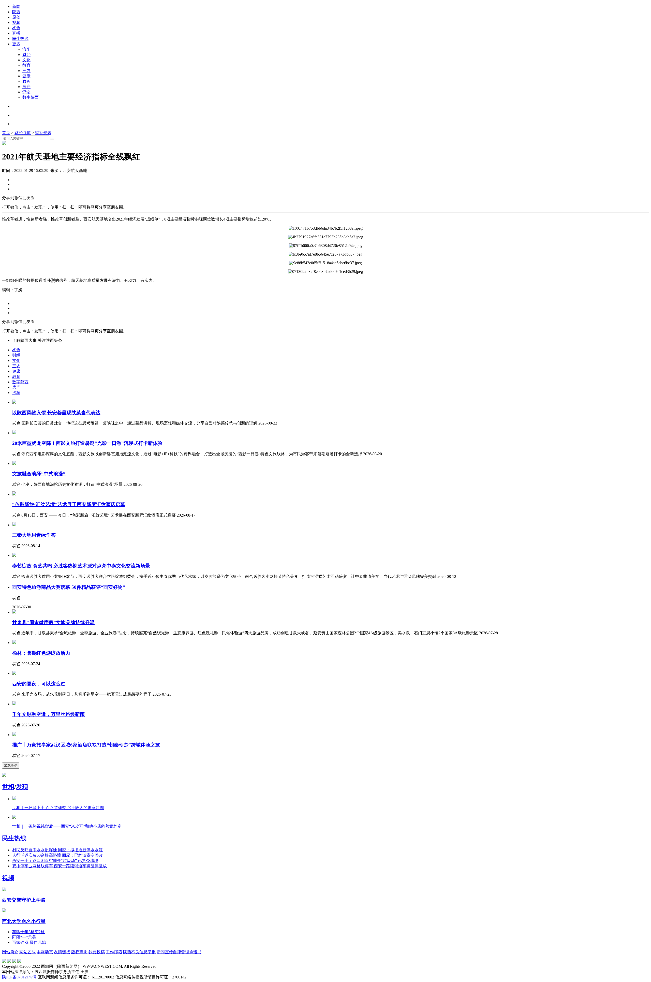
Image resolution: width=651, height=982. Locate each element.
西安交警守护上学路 (24, 900)
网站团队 (27, 952)
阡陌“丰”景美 (24, 937)
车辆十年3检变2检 (28, 932)
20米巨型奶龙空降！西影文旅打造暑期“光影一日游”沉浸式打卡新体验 (87, 443)
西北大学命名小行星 (24, 921)
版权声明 (79, 952)
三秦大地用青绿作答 (34, 535)
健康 (26, 76)
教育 (26, 65)
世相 (8, 787)
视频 (16, 22)
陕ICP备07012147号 (20, 977)
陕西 (16, 12)
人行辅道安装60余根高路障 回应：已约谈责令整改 (57, 855)
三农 (26, 70)
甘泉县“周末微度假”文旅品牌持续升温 (53, 622)
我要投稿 (96, 952)
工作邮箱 (114, 952)
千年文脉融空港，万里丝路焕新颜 (48, 714)
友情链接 (62, 952)
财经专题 (43, 132)
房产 (26, 86)
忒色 (16, 28)
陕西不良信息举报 (139, 952)
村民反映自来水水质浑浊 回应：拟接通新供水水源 (57, 850)
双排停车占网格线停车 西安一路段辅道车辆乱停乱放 (59, 866)
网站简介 (10, 952)
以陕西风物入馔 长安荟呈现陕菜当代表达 (56, 412)
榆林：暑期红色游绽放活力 (41, 653)
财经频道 (22, 132)
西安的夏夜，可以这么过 (38, 683)
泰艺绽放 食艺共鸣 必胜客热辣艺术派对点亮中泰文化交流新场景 (81, 565)
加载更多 (10, 765)
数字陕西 (30, 97)
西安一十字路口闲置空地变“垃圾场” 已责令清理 (55, 860)
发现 (22, 787)
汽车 (26, 49)
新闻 (16, 6)
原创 (16, 17)
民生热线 (20, 38)
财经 (26, 54)
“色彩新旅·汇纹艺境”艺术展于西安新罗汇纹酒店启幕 (68, 504)
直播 (16, 33)
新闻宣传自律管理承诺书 (179, 952)
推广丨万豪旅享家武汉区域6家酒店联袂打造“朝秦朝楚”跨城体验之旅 (86, 745)
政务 (26, 81)
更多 (16, 44)
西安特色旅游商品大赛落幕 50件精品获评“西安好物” (68, 587)
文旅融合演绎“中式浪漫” (39, 473)
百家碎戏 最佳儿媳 (29, 942)
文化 (26, 60)
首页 (6, 132)
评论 (26, 92)
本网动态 (45, 952)
